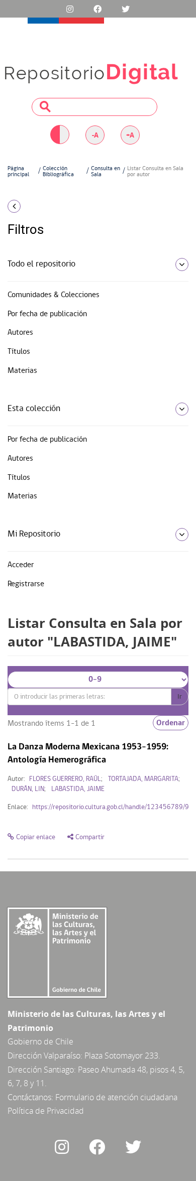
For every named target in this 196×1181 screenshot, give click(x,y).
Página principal (18, 172)
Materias (22, 371)
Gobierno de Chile (40, 1041)
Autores (20, 333)
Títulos (19, 352)
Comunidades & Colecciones (54, 295)
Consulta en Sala (105, 172)
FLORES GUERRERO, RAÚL (65, 779)
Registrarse (26, 584)
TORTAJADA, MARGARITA (143, 779)
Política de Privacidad (46, 1110)
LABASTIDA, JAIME (78, 789)
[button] (33, 206)
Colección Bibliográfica (58, 172)
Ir (179, 697)
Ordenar (170, 722)
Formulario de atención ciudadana (116, 1097)
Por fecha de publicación (47, 314)
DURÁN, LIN (28, 789)
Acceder (21, 565)
